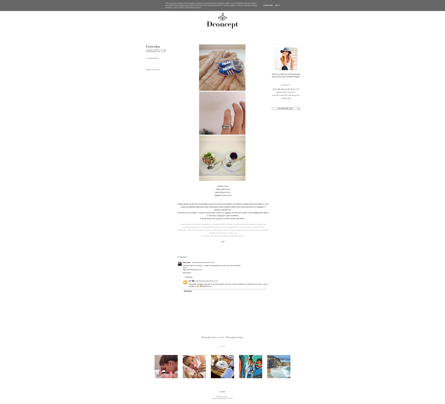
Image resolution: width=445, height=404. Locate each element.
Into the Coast (277, 95)
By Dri (293, 89)
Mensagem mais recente (213, 337)
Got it (277, 5)
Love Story (292, 95)
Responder (187, 273)
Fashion (280, 92)
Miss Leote (187, 262)
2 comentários (152, 58)
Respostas (189, 277)
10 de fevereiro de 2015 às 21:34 (206, 281)
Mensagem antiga (235, 337)
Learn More (268, 5)
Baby (275, 89)
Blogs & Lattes (227, 398)
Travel (283, 98)
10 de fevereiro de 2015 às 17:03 (203, 262)
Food (290, 92)
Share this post (153, 70)
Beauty (284, 89)
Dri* (190, 281)
